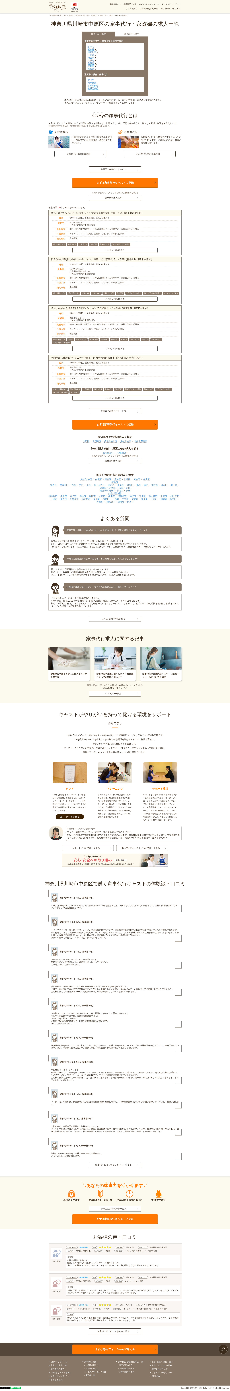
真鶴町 (99, 502)
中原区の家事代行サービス (113, 169)
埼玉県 (91, 58)
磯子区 (174, 485)
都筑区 (130, 485)
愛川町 (121, 502)
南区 (89, 485)
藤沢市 (133, 496)
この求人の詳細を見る (115, 250)
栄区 (121, 488)
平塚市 (164, 496)
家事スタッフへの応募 (162, 1365)
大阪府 (91, 60)
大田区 (86, 441)
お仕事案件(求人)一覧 (149, 8)
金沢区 (103, 488)
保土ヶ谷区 (99, 485)
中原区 (98, 479)
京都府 (91, 66)
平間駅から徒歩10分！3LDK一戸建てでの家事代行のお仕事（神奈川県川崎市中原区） (97, 357)
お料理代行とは (92, 1368)
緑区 (146, 485)
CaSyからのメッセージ (149, 4)
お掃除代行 (93, 85)
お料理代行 (93, 88)
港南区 (164, 485)
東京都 (91, 49)
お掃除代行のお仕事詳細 (79, 154)
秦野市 (63, 499)
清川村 (130, 502)
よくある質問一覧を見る (113, 619)
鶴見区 (53, 485)
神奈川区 (64, 485)
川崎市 (110, 15)
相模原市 (104, 490)
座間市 (92, 496)
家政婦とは (90, 1375)
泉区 (128, 488)
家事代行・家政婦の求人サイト (58, 2)
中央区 (120, 490)
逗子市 (73, 496)
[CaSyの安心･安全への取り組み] (115, 860)
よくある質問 (131, 8)
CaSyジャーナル (113, 694)
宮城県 (91, 69)
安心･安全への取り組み (170, 8)
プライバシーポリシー (162, 1372)
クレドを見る (72, 817)
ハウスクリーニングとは (96, 1372)
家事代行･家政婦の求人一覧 (79, 15)
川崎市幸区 (125, 441)
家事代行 (94, 15)
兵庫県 (91, 63)
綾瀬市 (111, 496)
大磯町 (106, 499)
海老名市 (122, 496)
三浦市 (54, 499)
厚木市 (83, 496)
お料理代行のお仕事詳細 (148, 154)
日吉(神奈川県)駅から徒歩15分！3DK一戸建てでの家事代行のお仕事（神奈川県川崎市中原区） (102, 259)
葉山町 (96, 499)
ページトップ (223, 1350)
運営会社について (160, 1369)
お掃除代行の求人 (126, 1368)
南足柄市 (86, 499)
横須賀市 (53, 496)
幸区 (90, 479)
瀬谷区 (154, 485)
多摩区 (146, 479)
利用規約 (156, 1376)
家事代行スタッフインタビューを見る (113, 1165)
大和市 (102, 496)
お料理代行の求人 (126, 1372)
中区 (81, 485)
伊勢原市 (74, 499)
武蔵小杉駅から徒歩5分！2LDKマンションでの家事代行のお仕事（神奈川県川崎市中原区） (100, 308)
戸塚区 (112, 488)
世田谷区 (97, 441)
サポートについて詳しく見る (86, 848)
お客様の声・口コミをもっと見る (113, 1331)
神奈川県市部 (114, 493)
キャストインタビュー (171, 4)
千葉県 (91, 55)
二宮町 (116, 499)
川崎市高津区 (140, 441)
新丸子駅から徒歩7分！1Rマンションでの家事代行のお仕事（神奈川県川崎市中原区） (97, 213)
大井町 (135, 499)
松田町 (144, 499)
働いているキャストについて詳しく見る (141, 848)
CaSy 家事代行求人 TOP (58, 15)
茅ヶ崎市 (153, 496)
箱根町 (173, 499)
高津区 (108, 479)
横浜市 (115, 482)
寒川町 (142, 496)
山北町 (154, 499)
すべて (91, 46)
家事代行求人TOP (113, 198)
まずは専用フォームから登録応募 (115, 1349)
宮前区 (117, 479)
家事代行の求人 (125, 1365)
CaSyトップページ (59, 1362)
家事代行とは (115, 4)
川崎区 (127, 479)
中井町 (125, 499)
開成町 (164, 499)
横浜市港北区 (110, 441)
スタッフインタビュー (61, 1376)
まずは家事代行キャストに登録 (115, 182)
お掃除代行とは (92, 1365)
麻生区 (137, 479)
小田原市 (174, 496)
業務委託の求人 (130, 4)
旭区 (139, 485)
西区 (74, 485)
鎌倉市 (63, 496)
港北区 (111, 485)
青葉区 (120, 485)
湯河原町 (110, 502)
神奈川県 (103, 15)
